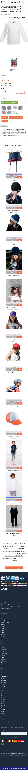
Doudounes (3, 661)
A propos (3, 597)
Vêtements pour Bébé (5, 722)
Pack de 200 (4, 120)
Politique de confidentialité (7, 604)
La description (4, 126)
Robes (2, 703)
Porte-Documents (4, 697)
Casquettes (3, 640)
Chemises (3, 651)
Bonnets (2, 628)
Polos (2, 695)
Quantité (3, 78)
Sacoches (3, 705)
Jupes (2, 674)
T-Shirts (3, 717)
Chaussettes (3, 647)
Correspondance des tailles (21, 93)
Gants (2, 667)
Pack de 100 (19, 117)
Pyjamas (3, 701)
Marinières (3, 680)
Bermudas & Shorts (5, 622)
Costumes (3, 655)
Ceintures (3, 641)
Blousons (3, 624)
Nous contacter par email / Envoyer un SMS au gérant (12, 606)
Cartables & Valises (5, 638)
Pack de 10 (5, 117)
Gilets (2, 668)
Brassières (3, 632)
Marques (3, 616)
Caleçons (3, 634)
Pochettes (3, 693)
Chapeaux (3, 643)
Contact (2, 599)
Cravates (3, 657)
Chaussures (3, 649)
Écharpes (3, 663)
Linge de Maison (4, 676)
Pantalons (3, 684)
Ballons (2, 618)
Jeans (2, 672)
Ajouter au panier (10, 102)
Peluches (3, 692)
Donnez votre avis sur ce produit (14, 568)
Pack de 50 (12, 117)
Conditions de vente (5, 601)
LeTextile (3, 2)
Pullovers (3, 699)
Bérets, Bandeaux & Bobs (6, 620)
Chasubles (3, 645)
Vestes (2, 720)
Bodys (2, 626)
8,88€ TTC (21, 18)
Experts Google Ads (5, 608)
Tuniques (3, 718)
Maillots (3, 678)
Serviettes (3, 709)
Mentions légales (4, 602)
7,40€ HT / (13, 18)
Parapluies (3, 686)
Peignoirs (3, 690)
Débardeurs (3, 659)
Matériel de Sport (5, 682)
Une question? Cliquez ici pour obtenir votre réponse (14, 768)
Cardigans (3, 636)
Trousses (3, 715)
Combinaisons (4, 653)
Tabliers (2, 713)
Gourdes (3, 670)
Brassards (3, 630)
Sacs (2, 707)
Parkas (2, 688)
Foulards (3, 665)
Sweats (2, 711)
